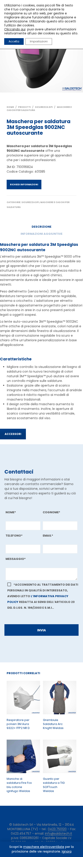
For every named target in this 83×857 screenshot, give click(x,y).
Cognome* (51, 512)
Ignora (66, 851)
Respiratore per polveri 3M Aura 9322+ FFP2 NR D (18, 724)
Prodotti (24, 107)
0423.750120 (57, 829)
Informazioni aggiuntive (41, 234)
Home (10, 107)
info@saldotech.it (58, 833)
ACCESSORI (13, 434)
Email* (48, 535)
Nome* (11, 512)
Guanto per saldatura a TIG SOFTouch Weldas (54, 785)
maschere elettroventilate (43, 847)
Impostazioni (39, 41)
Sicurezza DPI (44, 107)
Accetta (14, 41)
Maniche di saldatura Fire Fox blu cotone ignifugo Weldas (19, 785)
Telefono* (14, 535)
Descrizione (41, 227)
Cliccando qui (14, 29)
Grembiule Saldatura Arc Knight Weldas (53, 724)
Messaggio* (16, 559)
